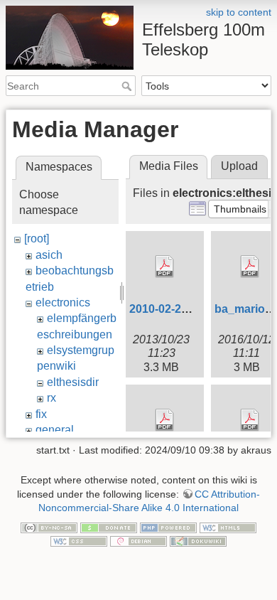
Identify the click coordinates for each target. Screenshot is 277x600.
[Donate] (108, 526)
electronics (63, 302)
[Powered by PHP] (168, 526)
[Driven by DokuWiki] (198, 541)
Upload (239, 166)
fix (41, 414)
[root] (36, 238)
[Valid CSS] (78, 541)
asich (49, 255)
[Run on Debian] (138, 541)
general (55, 430)
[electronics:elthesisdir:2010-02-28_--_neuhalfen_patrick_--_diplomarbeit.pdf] (164, 267)
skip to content (238, 12)
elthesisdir (73, 382)
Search (128, 86)
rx (51, 398)
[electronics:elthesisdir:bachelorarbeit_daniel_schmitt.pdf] (164, 420)
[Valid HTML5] (228, 526)
